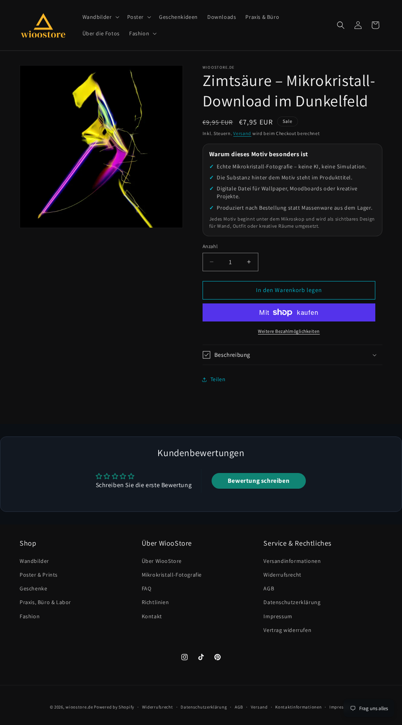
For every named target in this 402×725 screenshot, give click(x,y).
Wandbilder (34, 560)
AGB (268, 588)
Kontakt (152, 616)
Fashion (30, 616)
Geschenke (33, 588)
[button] (100, 17)
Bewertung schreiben (258, 481)
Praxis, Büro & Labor (45, 602)
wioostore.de (79, 707)
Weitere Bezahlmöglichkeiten (289, 331)
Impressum (277, 616)
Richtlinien (155, 602)
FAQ (147, 588)
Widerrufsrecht (282, 574)
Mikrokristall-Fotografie (172, 574)
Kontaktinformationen (298, 707)
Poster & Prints (39, 574)
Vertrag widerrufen (287, 630)
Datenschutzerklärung (291, 602)
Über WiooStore (162, 560)
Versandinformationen (292, 560)
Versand (242, 133)
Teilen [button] (218, 379)
